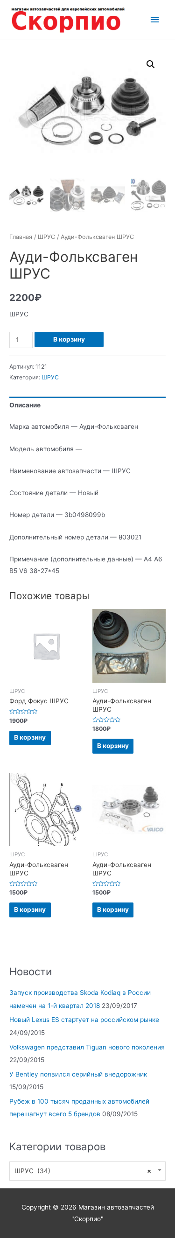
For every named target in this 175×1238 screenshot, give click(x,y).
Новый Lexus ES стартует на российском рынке (84, 1019)
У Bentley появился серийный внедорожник (78, 1074)
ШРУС (46, 236)
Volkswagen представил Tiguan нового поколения (87, 1047)
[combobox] (87, 1171)
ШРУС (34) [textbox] (82, 1171)
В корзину (69, 339)
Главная (20, 236)
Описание (25, 405)
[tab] (87, 406)
